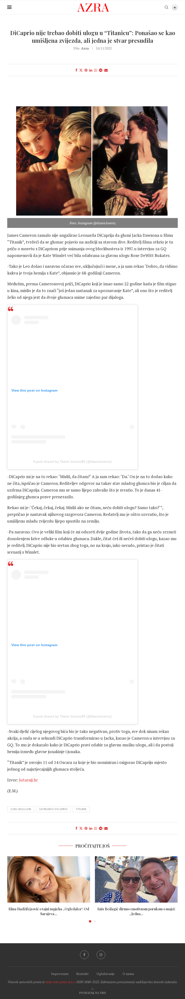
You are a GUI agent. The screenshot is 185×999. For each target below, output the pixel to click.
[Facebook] (84, 954)
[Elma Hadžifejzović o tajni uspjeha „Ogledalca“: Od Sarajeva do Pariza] (48, 879)
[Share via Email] (106, 70)
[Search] (166, 7)
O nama (128, 973)
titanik (81, 809)
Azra (85, 48)
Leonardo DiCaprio (53, 809)
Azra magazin (20, 809)
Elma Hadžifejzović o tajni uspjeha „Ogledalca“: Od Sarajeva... (48, 911)
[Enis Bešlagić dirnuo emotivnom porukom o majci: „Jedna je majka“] (136, 879)
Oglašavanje (106, 973)
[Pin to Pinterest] (86, 70)
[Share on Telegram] (100, 70)
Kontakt (82, 973)
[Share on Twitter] (81, 70)
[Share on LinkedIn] (90, 70)
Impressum (59, 973)
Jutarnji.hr (28, 780)
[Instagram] (101, 954)
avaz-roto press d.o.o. (61, 982)
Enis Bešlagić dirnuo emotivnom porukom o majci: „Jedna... (136, 911)
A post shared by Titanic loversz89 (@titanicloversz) (72, 461)
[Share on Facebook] (76, 70)
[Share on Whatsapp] (95, 70)
